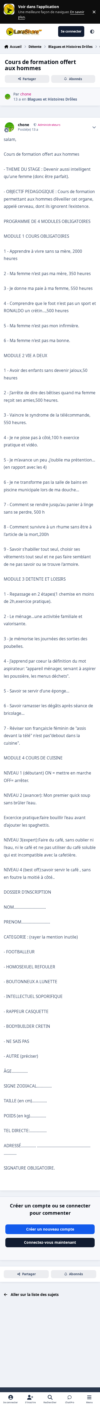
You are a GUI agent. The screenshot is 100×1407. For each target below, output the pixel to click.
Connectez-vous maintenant (50, 1242)
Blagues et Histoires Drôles (52, 99)
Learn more (10, 11)
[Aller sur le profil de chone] (7, 97)
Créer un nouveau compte (50, 1229)
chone (23, 124)
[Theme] (92, 31)
